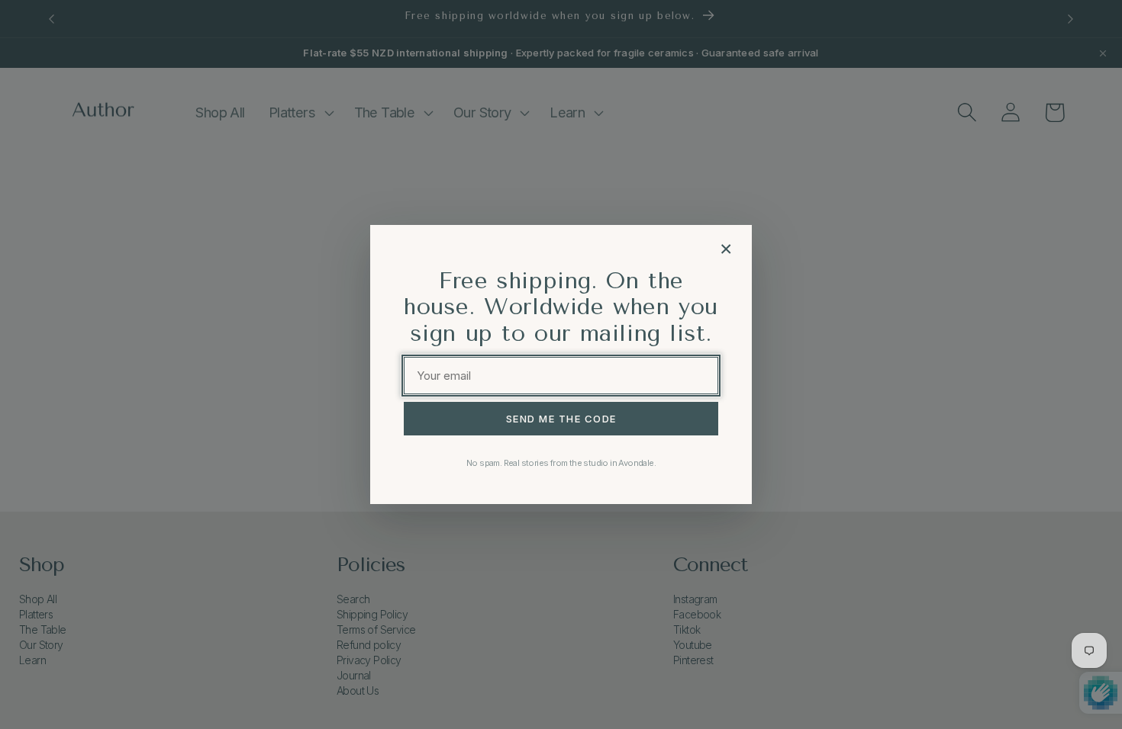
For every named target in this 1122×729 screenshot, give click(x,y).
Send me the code (561, 419)
